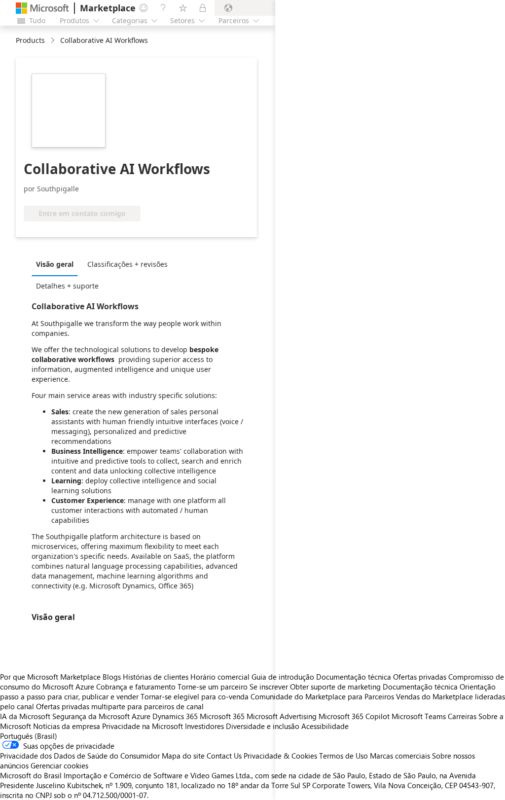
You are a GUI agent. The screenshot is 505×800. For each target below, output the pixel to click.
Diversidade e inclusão (262, 726)
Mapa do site (183, 756)
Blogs (112, 677)
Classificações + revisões (127, 264)
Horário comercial (220, 677)
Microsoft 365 (222, 716)
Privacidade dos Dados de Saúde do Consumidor (80, 756)
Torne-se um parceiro (213, 686)
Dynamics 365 (175, 716)
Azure (141, 716)
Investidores (204, 726)
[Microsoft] (42, 8)
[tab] (57, 264)
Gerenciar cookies (59, 765)
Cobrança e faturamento (136, 686)
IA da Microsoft (25, 716)
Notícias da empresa (66, 726)
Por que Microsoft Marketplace (50, 677)
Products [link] (30, 40)
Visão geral (54, 264)
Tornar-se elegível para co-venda (195, 696)
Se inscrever (269, 686)
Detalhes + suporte (67, 286)
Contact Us (224, 756)
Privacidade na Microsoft (142, 726)
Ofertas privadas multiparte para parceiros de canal (120, 706)
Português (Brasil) (28, 736)
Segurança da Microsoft (91, 716)
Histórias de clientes (155, 677)
